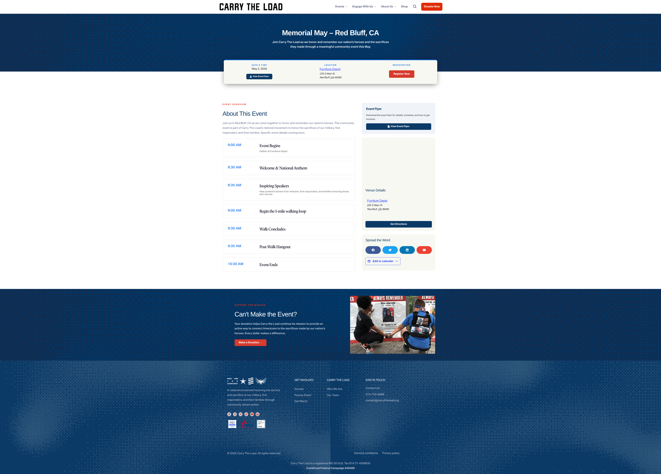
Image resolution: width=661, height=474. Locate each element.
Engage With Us (362, 6)
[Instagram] (235, 414)
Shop (404, 6)
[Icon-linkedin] (258, 414)
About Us (387, 6)
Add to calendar (383, 261)
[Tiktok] (246, 414)
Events (339, 6)
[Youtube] (252, 414)
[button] (373, 250)
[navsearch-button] (414, 6)
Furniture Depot (330, 69)
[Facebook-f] (229, 414)
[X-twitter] (241, 414)
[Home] (251, 6)
